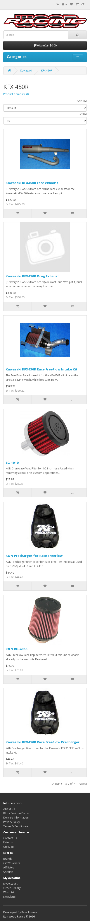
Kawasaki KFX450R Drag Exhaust (32, 276)
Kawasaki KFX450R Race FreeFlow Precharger (43, 742)
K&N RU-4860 (17, 649)
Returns (8, 842)
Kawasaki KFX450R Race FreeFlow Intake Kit (42, 369)
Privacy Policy (11, 822)
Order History (12, 888)
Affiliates (8, 867)
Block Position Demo (16, 813)
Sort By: (82, 101)
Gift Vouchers (11, 863)
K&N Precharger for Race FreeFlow (34, 555)
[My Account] (64, 4)
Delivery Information (16, 817)
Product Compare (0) (16, 94)
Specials (8, 872)
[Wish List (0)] (71, 4)
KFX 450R (46, 70)
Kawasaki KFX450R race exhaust (32, 183)
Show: (83, 114)
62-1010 (12, 462)
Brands (7, 859)
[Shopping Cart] (77, 4)
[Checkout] (83, 4)
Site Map (8, 847)
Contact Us (10, 838)
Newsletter (10, 897)
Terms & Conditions (15, 826)
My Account (10, 883)
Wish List (8, 892)
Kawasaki (26, 70)
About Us (9, 809)
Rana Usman (29, 912)
